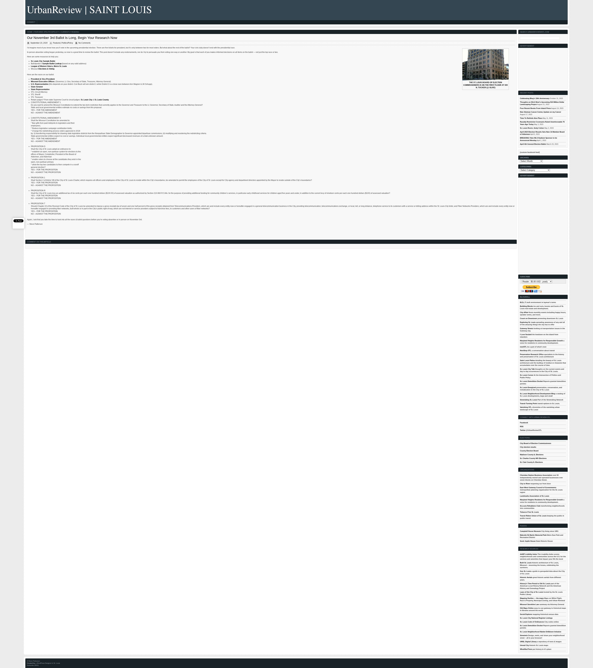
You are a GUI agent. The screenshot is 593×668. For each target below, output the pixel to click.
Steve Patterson (34, 661)
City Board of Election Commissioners (535, 443)
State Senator (37, 87)
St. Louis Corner (526, 375)
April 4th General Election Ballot (533, 144)
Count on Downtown (528, 318)
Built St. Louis (526, 563)
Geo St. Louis (525, 571)
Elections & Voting (46, 69)
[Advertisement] (543, 67)
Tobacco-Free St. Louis (529, 512)
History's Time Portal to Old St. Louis (535, 583)
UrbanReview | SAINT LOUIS (89, 9)
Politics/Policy (51, 32)
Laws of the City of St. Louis (531, 592)
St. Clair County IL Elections (531, 462)
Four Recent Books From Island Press (535, 108)
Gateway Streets (526, 328)
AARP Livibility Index (528, 554)
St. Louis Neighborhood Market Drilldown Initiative (540, 632)
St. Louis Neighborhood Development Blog (537, 394)
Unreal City (524, 645)
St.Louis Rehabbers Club (530, 506)
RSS (521, 426)
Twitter (523, 430)
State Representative (40, 89)
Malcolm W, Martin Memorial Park (533, 535)
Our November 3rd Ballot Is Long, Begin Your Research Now (72, 38)
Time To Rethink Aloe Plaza (531, 118)
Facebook (524, 423)
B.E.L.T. (523, 302)
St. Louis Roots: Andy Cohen (532, 128)
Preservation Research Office (532, 354)
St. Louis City (86, 100)
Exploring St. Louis (528, 322)
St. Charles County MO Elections (533, 458)
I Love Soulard (526, 334)
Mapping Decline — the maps (532, 598)
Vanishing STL (526, 407)
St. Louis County (102, 100)
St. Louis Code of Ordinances (532, 622)
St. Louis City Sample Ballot (43, 61)
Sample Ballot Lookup (51, 64)
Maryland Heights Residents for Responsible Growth (541, 341)
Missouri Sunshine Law (529, 604)
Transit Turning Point (528, 403)
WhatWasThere (526, 649)
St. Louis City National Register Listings (536, 618)
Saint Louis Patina (527, 360)
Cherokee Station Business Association (536, 475)
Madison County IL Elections (531, 455)
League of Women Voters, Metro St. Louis (49, 66)
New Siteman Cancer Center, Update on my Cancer (540, 112)
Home (29, 32)
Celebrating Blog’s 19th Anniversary (534, 98)
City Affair (524, 312)
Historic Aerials (526, 577)
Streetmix (524, 635)
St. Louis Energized (528, 387)
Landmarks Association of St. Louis (534, 496)
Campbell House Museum (530, 531)
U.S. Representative (39, 84)
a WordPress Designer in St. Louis (48, 663)
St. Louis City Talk (527, 369)
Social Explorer (526, 614)
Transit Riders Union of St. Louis (533, 516)
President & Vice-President (43, 79)
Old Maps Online (527, 608)
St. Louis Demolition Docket (531, 381)
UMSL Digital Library (528, 642)
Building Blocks (526, 306)
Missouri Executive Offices (43, 81)
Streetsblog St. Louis (528, 400)
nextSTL (523, 347)
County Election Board (529, 451)
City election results (528, 447)
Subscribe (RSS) (33, 665)
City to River (525, 484)
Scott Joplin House (528, 541)
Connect (31, 22)
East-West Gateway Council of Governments (538, 487)
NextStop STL (525, 350)
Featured (38, 32)
